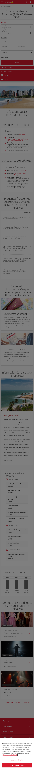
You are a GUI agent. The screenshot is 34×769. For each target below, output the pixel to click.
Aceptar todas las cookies (17, 765)
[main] (17, 753)
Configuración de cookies (16, 760)
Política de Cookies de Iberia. (10, 755)
